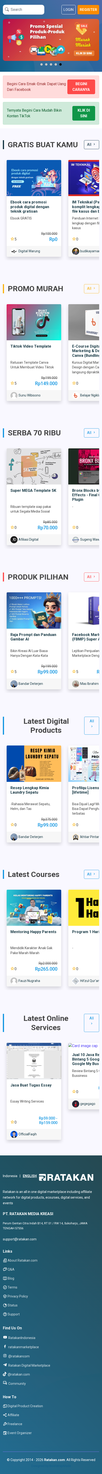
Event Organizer (20, 1433)
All (89, 144)
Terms (12, 1287)
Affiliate (13, 1415)
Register (88, 10)
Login (69, 10)
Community (17, 1383)
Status (13, 1305)
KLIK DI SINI (84, 113)
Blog (11, 1278)
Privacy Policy (18, 1296)
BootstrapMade (60, 1466)
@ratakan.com (18, 1374)
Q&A (11, 1269)
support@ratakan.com (20, 1239)
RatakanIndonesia (21, 1337)
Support (14, 1314)
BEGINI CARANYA (81, 87)
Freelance (15, 1424)
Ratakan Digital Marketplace (29, 1365)
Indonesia (10, 1176)
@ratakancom (19, 1356)
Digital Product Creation (25, 1406)
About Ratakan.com (22, 1260)
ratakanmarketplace (23, 1347)
